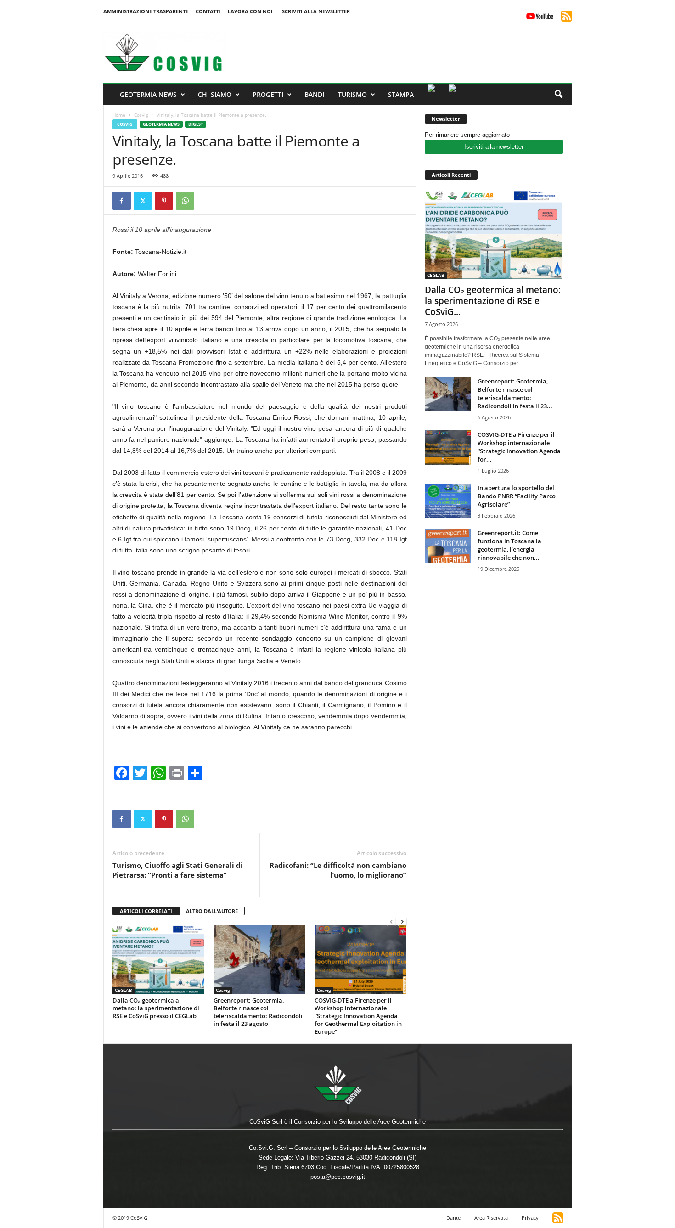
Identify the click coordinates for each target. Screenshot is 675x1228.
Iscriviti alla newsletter (493, 146)
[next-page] (402, 921)
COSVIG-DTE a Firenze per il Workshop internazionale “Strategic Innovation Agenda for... (519, 446)
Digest (195, 124)
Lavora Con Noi (250, 11)
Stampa (401, 94)
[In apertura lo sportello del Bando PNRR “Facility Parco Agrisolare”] (448, 501)
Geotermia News (148, 94)
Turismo (352, 94)
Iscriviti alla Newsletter (315, 11)
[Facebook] (121, 201)
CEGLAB (123, 990)
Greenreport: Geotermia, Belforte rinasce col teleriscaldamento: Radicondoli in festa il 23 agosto (258, 1012)
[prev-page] (391, 921)
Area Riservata (491, 1217)
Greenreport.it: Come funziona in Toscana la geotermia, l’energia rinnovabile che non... (509, 545)
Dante (453, 1217)
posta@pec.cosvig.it (337, 1176)
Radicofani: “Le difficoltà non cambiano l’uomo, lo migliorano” (338, 870)
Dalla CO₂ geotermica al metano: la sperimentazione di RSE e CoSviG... (493, 301)
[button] (558, 94)
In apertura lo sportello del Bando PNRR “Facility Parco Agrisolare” (517, 496)
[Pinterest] (164, 201)
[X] (143, 201)
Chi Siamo (214, 94)
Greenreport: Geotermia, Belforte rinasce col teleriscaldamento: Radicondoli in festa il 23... (515, 393)
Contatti (208, 11)
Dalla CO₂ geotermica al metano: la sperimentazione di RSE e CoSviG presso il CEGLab (155, 1008)
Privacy (530, 1217)
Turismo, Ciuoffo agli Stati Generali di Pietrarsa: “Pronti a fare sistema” (177, 870)
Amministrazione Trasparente (145, 11)
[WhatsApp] (185, 201)
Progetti (268, 94)
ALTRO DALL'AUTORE (212, 910)
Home (118, 115)
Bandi (314, 94)
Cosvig (141, 115)
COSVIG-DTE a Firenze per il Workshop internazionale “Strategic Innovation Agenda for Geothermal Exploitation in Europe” (358, 1016)
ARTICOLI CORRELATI (146, 910)
